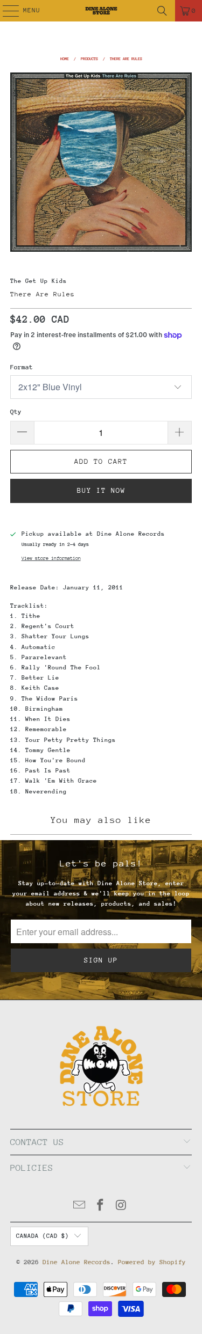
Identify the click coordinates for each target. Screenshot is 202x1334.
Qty (16, 411)
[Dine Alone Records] (101, 10)
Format (21, 367)
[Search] (162, 10)
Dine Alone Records (76, 1262)
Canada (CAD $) (42, 1236)
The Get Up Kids (38, 281)
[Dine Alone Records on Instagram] (121, 1206)
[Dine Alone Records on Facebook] (101, 1206)
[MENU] (5, 10)
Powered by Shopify (152, 1262)
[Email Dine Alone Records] (80, 1206)
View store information (51, 558)
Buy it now (101, 490)
